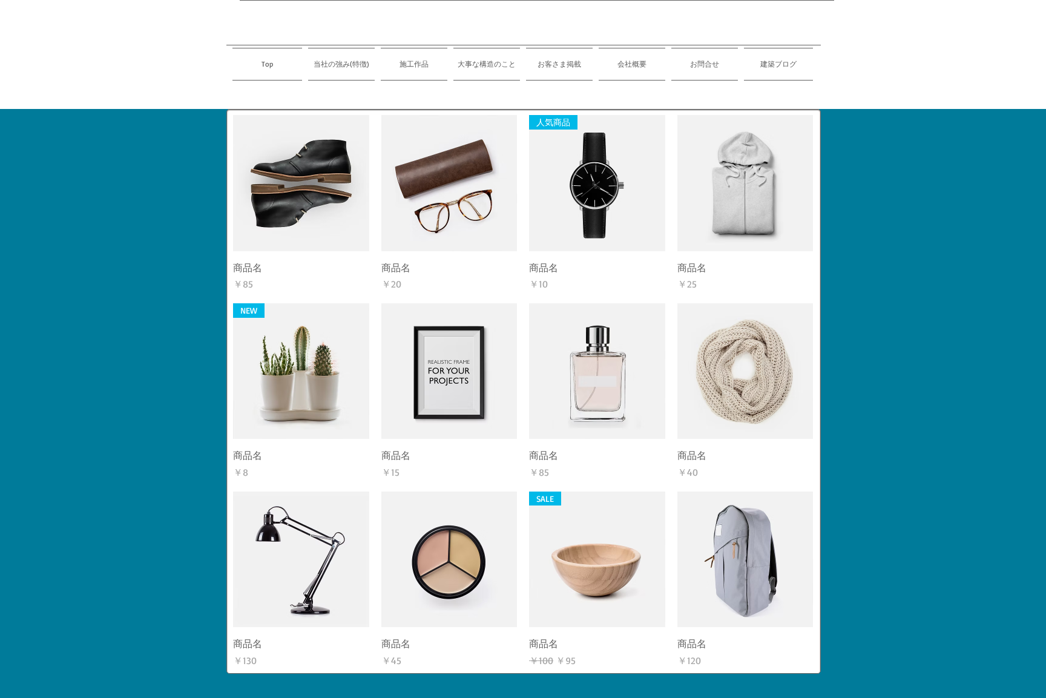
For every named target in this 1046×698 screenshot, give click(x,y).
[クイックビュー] (301, 183)
